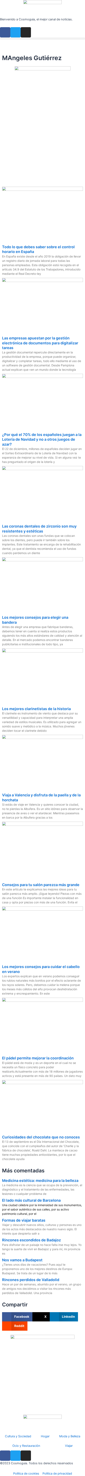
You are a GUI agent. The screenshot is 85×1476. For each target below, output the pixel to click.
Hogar (45, 1436)
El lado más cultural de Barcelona (31, 1200)
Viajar (69, 1446)
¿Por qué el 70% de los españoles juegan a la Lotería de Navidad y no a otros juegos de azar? (41, 439)
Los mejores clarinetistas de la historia (36, 709)
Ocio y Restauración (26, 1446)
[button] (42, 38)
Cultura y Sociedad (18, 1436)
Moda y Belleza (69, 1436)
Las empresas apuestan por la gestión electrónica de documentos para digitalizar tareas (40, 343)
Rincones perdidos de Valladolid (30, 1280)
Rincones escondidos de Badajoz (31, 1240)
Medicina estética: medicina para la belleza (40, 1180)
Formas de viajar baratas (23, 1220)
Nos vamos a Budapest (22, 1260)
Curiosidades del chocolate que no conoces (41, 1137)
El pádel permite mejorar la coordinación (38, 1058)
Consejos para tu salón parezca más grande (40, 885)
